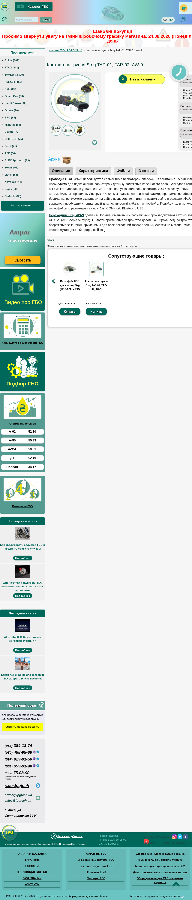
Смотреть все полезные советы (22, 727)
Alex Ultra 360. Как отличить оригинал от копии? (22, 638)
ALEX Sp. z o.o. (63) (17, 160)
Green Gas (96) (14, 96)
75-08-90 (17, 772)
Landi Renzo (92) (15, 103)
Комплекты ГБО (96, 853)
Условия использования (174, 843)
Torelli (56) (11, 167)
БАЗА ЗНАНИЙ (31, 878)
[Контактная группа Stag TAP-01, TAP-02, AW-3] (96, 275)
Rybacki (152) (13, 81)
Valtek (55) (11, 174)
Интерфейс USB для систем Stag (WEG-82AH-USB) (70, 285)
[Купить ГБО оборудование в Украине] (9, 840)
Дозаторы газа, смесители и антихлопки (160, 871)
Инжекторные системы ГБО (96, 859)
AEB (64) (10, 153)
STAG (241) (12, 67)
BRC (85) (10, 117)
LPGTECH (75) (14, 138)
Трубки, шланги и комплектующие (160, 859)
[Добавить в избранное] (94, 142)
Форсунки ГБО (96, 871)
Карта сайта (149, 843)
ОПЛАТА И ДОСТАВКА (32, 853)
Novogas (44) (13, 181)
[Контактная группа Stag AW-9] (56, 134)
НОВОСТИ (32, 865)
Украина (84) (13, 124)
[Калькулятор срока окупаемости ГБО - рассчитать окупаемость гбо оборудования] (22, 326)
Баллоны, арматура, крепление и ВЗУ (160, 865)
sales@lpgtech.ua (18, 800)
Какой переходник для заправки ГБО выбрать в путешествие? (22, 676)
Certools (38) (13, 196)
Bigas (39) (11, 188)
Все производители (22, 205)
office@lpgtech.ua (18, 795)
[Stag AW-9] (67, 134)
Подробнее (22, 558)
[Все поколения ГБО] (22, 490)
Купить (70, 311)
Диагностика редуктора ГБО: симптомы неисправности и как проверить (23, 586)
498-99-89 (18, 752)
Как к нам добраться (69, 836)
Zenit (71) (11, 146)
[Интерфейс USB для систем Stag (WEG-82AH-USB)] (70, 275)
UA (165, 19)
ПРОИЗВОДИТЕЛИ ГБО (32, 871)
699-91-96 (18, 766)
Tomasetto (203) (15, 74)
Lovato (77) (12, 131)
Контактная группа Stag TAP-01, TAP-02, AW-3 (96, 285)
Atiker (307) (12, 60)
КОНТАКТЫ (32, 884)
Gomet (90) (12, 110)
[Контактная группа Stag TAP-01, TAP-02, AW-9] (75, 122)
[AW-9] (79, 134)
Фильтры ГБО (96, 878)
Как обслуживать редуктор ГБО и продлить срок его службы (22, 546)
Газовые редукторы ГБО (96, 865)
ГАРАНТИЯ (32, 859)
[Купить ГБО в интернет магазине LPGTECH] (4, 10)
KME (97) (10, 88)
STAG (50, 240)
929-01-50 (18, 759)
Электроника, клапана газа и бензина (159, 853)
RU (171, 19)
